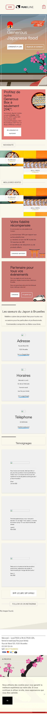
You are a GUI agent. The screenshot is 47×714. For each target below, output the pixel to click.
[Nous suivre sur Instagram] (9, 633)
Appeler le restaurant (23, 427)
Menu (7, 664)
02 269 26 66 (7, 646)
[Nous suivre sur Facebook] (5, 633)
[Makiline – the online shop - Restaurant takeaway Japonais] (24, 7)
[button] (3, 7)
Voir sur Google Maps (23, 354)
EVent (7, 672)
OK (7, 701)
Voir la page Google (23, 396)
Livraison (9, 668)
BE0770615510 (11, 649)
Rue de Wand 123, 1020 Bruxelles (14, 643)
